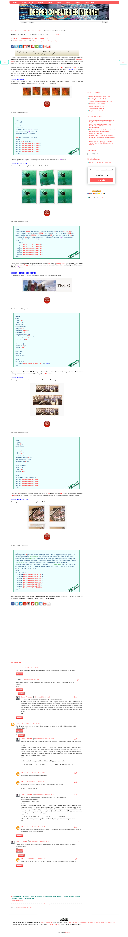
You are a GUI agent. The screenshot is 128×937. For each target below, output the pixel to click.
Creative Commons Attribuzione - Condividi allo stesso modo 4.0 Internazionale (91, 922)
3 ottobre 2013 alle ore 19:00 (30, 668)
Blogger (67, 932)
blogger (35, 41)
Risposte (21, 693)
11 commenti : (56, 34)
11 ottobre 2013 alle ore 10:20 (30, 680)
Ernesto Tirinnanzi (26, 697)
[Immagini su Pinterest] (32, 46)
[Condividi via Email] (44, 46)
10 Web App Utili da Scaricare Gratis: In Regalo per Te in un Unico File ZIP (101, 121)
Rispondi (19, 674)
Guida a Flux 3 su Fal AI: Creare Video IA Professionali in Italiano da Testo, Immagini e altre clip (102, 131)
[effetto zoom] (47, 424)
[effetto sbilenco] (47, 213)
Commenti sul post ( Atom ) (25, 907)
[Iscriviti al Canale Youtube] (24, 46)
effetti (42, 41)
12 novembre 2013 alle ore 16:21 (36, 859)
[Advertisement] (47, 630)
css (39, 41)
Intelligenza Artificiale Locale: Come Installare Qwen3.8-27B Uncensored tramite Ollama (100, 126)
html (46, 41)
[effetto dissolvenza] (47, 536)
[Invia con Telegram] (40, 46)
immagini (51, 41)
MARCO (18, 723)
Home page (47, 904)
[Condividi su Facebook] (12, 46)
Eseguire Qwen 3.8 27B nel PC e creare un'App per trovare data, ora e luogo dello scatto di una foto (102, 137)
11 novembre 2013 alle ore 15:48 (36, 827)
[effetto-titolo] (47, 300)
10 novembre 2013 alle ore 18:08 (44, 739)
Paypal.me (105, 198)
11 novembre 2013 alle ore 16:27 (39, 841)
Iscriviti (101, 180)
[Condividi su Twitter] (16, 46)
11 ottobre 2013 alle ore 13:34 (43, 697)
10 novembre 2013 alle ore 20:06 (36, 782)
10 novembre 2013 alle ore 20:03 (36, 773)
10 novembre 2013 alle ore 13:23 (31, 723)
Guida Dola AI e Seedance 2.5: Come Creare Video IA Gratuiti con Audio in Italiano (101, 143)
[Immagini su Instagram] (28, 46)
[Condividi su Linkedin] (20, 46)
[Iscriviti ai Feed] (36, 46)
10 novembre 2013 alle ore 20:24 (44, 794)
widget (56, 41)
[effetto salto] (47, 104)
